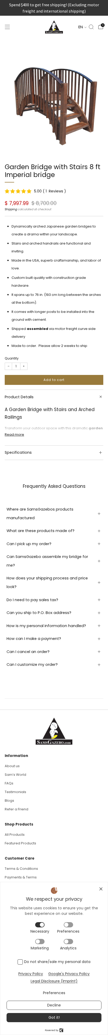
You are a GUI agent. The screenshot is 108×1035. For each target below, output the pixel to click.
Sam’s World (15, 774)
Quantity (12, 358)
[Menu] (7, 27)
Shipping (11, 209)
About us (12, 765)
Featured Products (20, 843)
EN (81, 27)
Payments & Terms (21, 877)
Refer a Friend (16, 809)
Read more (14, 434)
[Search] (91, 27)
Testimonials (15, 791)
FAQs (9, 783)
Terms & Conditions (21, 868)
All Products (15, 834)
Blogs (9, 800)
